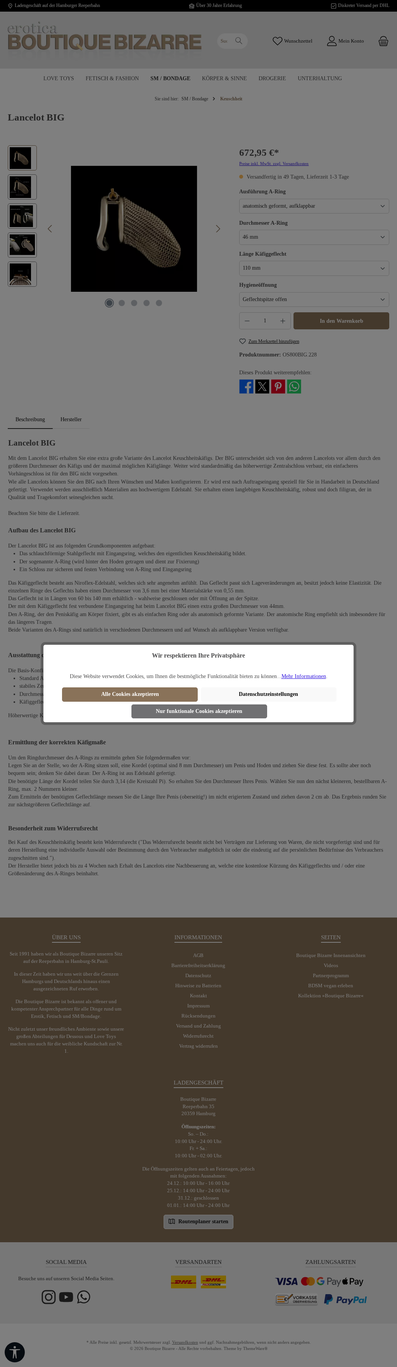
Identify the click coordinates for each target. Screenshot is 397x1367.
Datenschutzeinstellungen (268, 694)
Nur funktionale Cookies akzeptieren (199, 711)
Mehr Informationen (303, 676)
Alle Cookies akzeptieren (130, 694)
